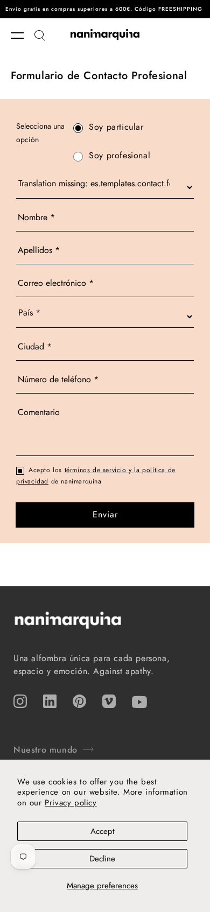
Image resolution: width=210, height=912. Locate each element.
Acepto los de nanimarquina (96, 476)
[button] (22, 35)
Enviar (105, 514)
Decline (102, 859)
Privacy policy (70, 803)
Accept (102, 831)
